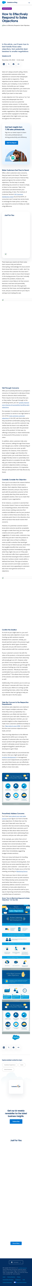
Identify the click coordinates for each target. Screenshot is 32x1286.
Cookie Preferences (7, 1282)
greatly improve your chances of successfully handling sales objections (15, 405)
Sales (21, 1065)
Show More (16, 1243)
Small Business (7, 8)
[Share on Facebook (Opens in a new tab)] (13, 64)
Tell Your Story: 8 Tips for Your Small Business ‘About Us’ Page (15, 1193)
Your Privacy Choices (21, 1282)
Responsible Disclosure (8, 1279)
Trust (24, 1279)
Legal (4, 1277)
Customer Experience (9, 1065)
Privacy (18, 1277)
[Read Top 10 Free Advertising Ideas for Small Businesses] (10, 230)
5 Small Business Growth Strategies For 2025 (16, 253)
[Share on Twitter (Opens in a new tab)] (8, 64)
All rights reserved (22, 1268)
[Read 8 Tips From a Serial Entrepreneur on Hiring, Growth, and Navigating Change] (16, 1232)
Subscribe (16, 1121)
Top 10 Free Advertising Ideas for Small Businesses (15, 236)
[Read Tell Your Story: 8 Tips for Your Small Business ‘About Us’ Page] (16, 1183)
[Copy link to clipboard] (18, 64)
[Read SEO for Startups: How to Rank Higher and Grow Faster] (16, 1208)
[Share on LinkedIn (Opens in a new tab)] (4, 64)
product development (9, 757)
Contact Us (18, 1279)
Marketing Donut (21, 871)
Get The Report (11, 143)
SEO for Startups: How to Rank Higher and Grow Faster (14, 1217)
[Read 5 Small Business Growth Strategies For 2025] (10, 247)
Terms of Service (11, 1277)
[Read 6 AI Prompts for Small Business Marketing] (16, 1159)
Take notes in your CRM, (12, 726)
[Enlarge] (28, 775)
